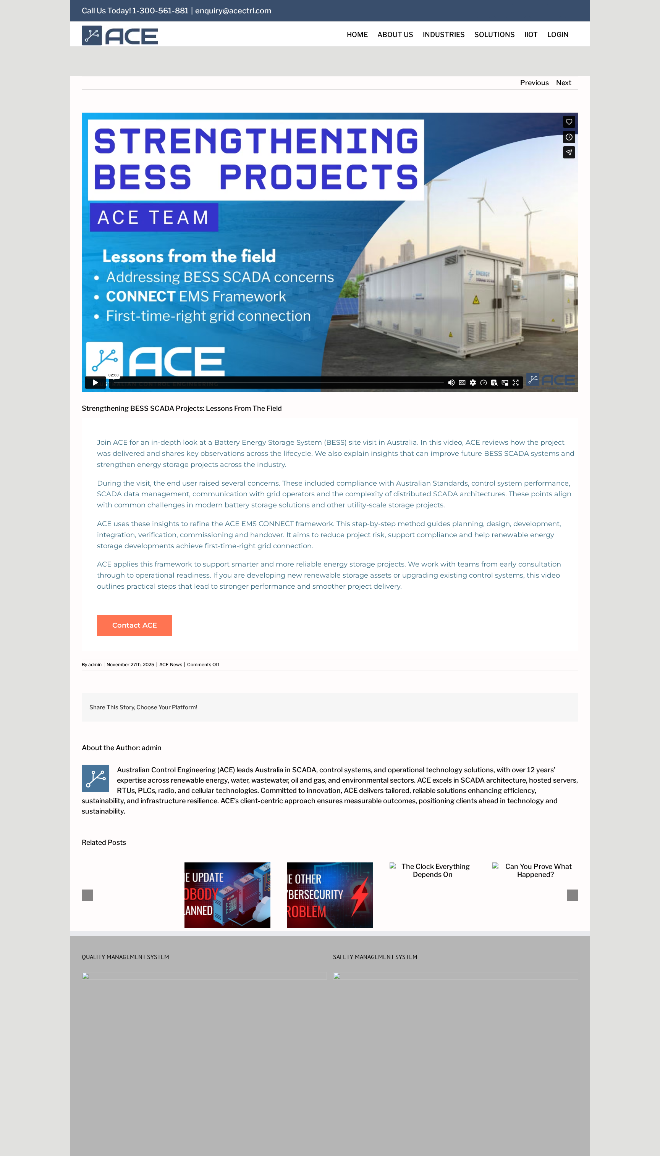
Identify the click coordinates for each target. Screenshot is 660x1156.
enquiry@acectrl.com (233, 10)
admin (95, 664)
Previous (534, 83)
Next (563, 83)
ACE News (170, 664)
